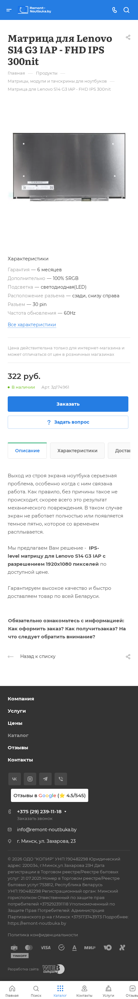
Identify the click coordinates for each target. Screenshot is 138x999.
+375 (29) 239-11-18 (39, 811)
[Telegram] (45, 779)
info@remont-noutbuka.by (47, 830)
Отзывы (18, 747)
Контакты (20, 760)
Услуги (17, 711)
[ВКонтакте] (14, 779)
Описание (27, 451)
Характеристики (77, 451)
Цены (15, 723)
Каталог (18, 735)
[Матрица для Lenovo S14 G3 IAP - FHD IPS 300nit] (69, 167)
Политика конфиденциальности (43, 934)
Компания (21, 699)
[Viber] (61, 779)
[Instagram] (30, 779)
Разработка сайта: (23, 969)
